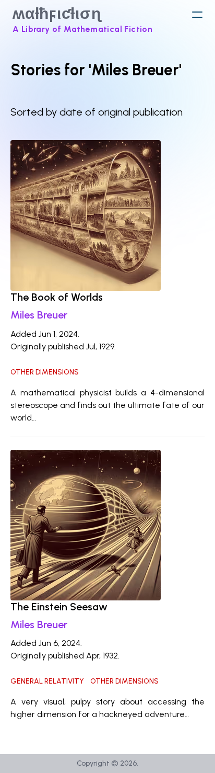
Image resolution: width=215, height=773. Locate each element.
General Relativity (47, 681)
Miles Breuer (38, 315)
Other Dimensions (44, 372)
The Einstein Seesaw (59, 606)
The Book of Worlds (56, 297)
